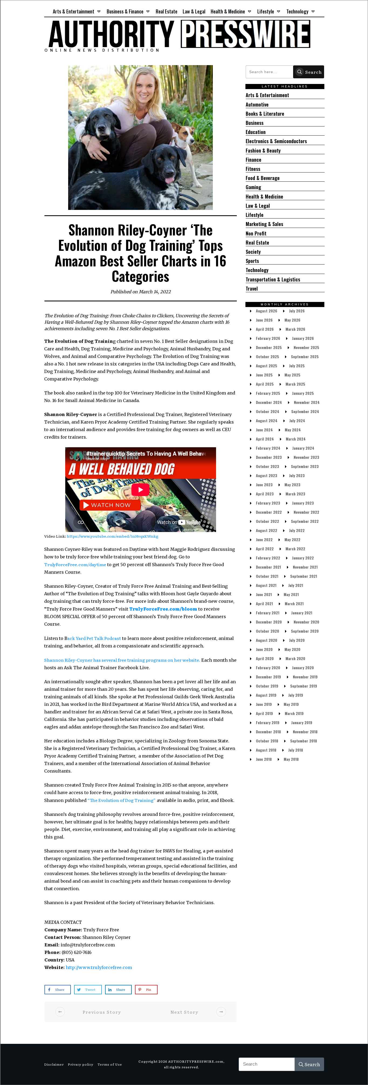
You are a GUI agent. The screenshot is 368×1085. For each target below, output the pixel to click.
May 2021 (291, 594)
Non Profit (256, 233)
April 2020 (265, 658)
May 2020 (292, 649)
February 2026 (268, 338)
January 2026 (303, 338)
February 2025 (268, 393)
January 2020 (303, 667)
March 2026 (295, 329)
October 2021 (267, 576)
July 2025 (297, 365)
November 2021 (305, 567)
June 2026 (264, 320)
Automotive (257, 104)
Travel (252, 288)
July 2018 (295, 750)
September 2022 (305, 521)
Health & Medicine (264, 196)
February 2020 (268, 667)
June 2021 (264, 594)
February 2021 (267, 612)
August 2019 (266, 695)
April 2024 (265, 439)
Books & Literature (265, 113)
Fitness (253, 168)
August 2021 (266, 585)
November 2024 (307, 402)
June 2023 (264, 484)
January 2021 (301, 612)
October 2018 (267, 741)
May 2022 (292, 539)
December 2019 (268, 676)
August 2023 (266, 475)
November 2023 (306, 457)
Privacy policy (80, 1064)
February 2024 (268, 448)
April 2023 (265, 493)
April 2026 (265, 329)
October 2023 (267, 466)
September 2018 (303, 741)
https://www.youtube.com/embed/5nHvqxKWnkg (112, 536)
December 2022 (269, 512)
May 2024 (293, 429)
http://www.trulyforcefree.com (99, 967)
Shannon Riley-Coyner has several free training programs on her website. (122, 660)
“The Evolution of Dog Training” (122, 800)
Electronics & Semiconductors (276, 141)
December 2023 (269, 457)
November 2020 (306, 622)
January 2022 (303, 558)
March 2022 (295, 548)
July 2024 (297, 420)
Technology (257, 270)
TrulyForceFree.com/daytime (75, 564)
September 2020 (305, 631)
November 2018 (305, 731)
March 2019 (294, 713)
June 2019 (264, 704)
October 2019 (267, 686)
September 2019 (303, 686)
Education (256, 132)
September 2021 (303, 576)
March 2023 (295, 493)
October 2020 (267, 631)
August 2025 (266, 365)
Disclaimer (54, 1064)
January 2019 (301, 722)
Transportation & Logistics (273, 279)
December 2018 (268, 731)
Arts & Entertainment (267, 95)
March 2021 (294, 603)
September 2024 (305, 411)
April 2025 (265, 384)
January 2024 (303, 448)
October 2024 (267, 411)
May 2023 (292, 484)
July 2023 (297, 475)
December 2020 (269, 622)
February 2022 (268, 558)
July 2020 (297, 640)
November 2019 (305, 676)
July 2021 (295, 585)
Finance (253, 159)
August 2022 (266, 530)
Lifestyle (254, 215)
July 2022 (297, 530)
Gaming (253, 187)
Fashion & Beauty (263, 150)
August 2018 (266, 750)
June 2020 (264, 649)
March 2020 (295, 658)
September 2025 (305, 356)
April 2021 (264, 603)
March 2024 (296, 439)
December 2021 (268, 567)
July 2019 (295, 695)
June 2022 (264, 539)
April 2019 (264, 713)
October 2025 (267, 356)
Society (253, 251)
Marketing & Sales (264, 224)
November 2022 (306, 512)
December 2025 (269, 347)
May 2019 (291, 704)
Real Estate (257, 242)
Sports (252, 261)
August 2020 (266, 640)
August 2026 (266, 310)
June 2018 (264, 759)
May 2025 (292, 375)
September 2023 (305, 466)
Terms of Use (110, 1064)
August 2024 (266, 420)
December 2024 (269, 402)
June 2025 (264, 375)
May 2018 (291, 759)
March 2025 (295, 384)
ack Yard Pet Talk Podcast (94, 638)
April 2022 (265, 548)
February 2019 (267, 722)
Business (254, 122)
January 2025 (303, 393)
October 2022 (267, 521)
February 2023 (268, 503)
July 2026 (297, 310)
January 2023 (303, 503)
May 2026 (292, 320)
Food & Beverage (263, 178)
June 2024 (264, 429)
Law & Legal (258, 205)
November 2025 (306, 347)
